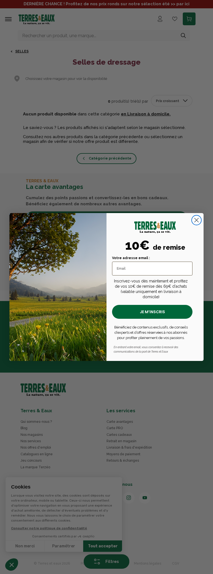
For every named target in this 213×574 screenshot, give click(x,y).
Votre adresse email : (131, 258)
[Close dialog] (196, 220)
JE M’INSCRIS (152, 312)
